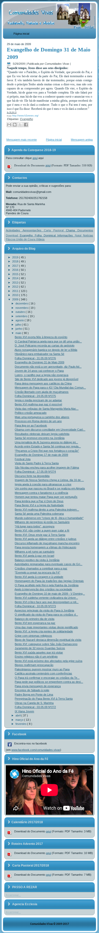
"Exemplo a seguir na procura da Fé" (37, 572)
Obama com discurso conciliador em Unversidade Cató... (50, 429)
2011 (15, 290)
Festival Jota (22, 459)
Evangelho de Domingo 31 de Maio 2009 (39, 362)
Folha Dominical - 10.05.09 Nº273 (35, 606)
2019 (15, 257)
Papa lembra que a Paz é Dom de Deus (39, 501)
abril (18, 715)
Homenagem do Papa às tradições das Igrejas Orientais (49, 580)
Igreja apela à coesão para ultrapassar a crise (43, 484)
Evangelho (26, 119)
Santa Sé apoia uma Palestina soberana (39, 513)
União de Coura (26, 239)
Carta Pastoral (55, 230)
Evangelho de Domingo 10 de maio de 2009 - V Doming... (50, 593)
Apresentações (33, 230)
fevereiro (21, 723)
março (19, 719)
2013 (15, 282)
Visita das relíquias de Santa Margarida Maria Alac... (46, 408)
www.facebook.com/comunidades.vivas (35, 749)
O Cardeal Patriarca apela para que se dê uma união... (48, 341)
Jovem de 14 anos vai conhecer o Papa (39, 370)
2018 (15, 261)
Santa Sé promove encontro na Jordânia (39, 437)
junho (19, 328)
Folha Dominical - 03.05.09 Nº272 (35, 707)
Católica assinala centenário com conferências (43, 673)
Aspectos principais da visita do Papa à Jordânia (44, 610)
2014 (15, 278)
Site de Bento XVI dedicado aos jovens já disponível (46, 379)
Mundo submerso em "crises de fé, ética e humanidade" (49, 517)
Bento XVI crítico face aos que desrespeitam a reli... (46, 602)
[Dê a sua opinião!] (14, 124)
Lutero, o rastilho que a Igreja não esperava (41, 375)
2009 (15, 299)
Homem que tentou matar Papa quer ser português (46, 496)
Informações (66, 235)
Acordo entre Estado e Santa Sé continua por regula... (47, 446)
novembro (22, 307)
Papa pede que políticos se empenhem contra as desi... (49, 681)
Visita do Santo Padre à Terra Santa (37, 463)
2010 (15, 295)
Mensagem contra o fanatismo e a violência (41, 492)
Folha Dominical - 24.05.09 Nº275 (35, 395)
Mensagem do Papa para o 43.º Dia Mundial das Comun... (50, 387)
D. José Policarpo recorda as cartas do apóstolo (44, 345)
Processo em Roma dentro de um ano (38, 421)
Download (13, 235)
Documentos (85, 230)
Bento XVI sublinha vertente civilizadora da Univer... (46, 597)
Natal (79, 235)
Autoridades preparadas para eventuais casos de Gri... (48, 564)
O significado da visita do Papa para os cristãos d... (46, 614)
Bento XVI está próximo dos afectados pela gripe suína (48, 660)
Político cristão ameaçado (30, 412)
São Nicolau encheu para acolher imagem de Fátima (47, 467)
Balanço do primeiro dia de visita (34, 618)
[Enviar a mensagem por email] (9, 124)
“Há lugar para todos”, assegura (34, 526)
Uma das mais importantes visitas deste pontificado (46, 627)
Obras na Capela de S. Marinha (34, 702)
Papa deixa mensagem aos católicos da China (43, 383)
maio (18, 333)
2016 (15, 269)
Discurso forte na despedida (32, 475)
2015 (15, 274)
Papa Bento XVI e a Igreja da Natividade (39, 505)
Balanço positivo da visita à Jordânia (37, 560)
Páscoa (11, 239)
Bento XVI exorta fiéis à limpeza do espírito (41, 337)
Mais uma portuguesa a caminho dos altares (42, 417)
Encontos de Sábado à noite (32, 690)
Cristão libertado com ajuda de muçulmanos (42, 391)
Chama (71, 230)
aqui (35, 157)
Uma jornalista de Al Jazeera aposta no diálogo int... (46, 442)
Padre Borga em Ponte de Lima (34, 694)
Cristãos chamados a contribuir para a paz (41, 568)
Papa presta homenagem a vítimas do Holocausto (45, 547)
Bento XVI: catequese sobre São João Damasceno (46, 644)
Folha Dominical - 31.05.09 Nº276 (35, 358)
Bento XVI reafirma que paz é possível (38, 404)
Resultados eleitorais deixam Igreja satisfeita (42, 433)
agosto (20, 320)
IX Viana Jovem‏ (24, 711)
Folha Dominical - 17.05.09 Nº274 (35, 471)
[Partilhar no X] (20, 124)
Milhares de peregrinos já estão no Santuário (42, 522)
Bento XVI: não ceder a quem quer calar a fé (42, 530)
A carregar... (13, 895)
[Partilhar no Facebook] (25, 124)
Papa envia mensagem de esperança (38, 686)
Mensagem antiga (82, 139)
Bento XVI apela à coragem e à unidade (39, 576)
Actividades (14, 230)
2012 (15, 286)
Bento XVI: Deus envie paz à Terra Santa (40, 534)
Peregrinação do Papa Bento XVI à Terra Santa (44, 698)
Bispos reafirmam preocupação (34, 665)
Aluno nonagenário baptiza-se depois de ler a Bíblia (45, 349)
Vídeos (40, 239)
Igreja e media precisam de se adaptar (38, 400)
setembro (21, 316)
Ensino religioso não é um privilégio (36, 656)
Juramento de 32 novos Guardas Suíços (40, 648)
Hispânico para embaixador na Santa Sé (39, 353)
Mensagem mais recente (21, 139)
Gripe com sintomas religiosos (33, 635)
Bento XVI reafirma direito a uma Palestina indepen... (47, 509)
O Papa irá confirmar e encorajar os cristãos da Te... (47, 677)
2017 (15, 265)
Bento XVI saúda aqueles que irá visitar (39, 652)
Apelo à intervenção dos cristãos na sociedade (43, 589)
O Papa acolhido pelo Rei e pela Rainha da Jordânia (46, 585)
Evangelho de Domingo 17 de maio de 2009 (41, 454)
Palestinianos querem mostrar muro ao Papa (42, 669)
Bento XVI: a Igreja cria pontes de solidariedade (44, 631)
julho (18, 324)
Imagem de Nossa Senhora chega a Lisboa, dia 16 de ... (49, 480)
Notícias (88, 235)
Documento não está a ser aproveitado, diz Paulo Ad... (48, 366)
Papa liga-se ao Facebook (31, 425)
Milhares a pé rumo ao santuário (34, 551)
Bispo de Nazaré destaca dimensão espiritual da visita (48, 639)
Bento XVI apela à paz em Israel (34, 555)
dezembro (22, 303)
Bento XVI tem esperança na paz (35, 622)
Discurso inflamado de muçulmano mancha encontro (47, 543)
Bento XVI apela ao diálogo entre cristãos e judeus (45, 538)
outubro (20, 311)
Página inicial (21, 33)
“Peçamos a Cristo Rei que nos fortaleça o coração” (47, 450)
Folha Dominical (46, 235)
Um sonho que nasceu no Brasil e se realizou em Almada (50, 488)
